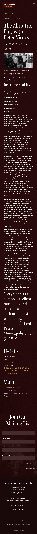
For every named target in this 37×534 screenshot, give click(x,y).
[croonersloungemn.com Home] (9, 5)
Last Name (7, 438)
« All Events (8, 13)
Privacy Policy (22, 527)
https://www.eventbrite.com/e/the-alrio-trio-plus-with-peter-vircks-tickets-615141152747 (16, 371)
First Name (8, 430)
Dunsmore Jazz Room (12, 387)
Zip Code (6, 455)
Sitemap (12, 527)
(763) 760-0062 (22, 493)
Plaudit (22, 530)
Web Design (15, 530)
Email (5, 447)
